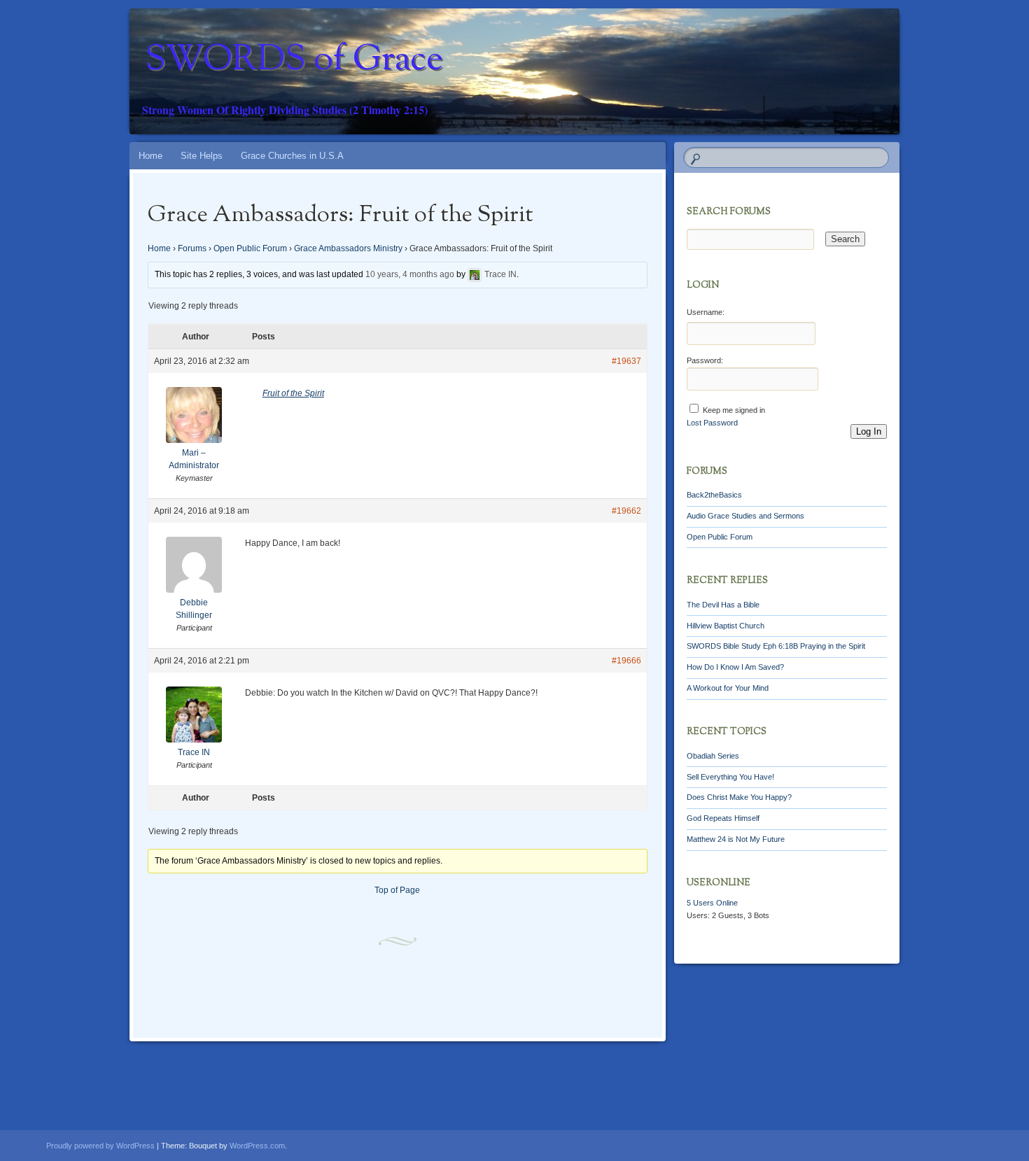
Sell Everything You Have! (730, 777)
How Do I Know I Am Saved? (735, 667)
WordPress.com (257, 1145)
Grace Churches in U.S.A (292, 155)
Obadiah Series (713, 756)
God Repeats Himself (723, 818)
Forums (192, 248)
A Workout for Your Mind (728, 688)
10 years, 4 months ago (409, 275)
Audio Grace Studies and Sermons (745, 516)
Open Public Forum (250, 248)
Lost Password (712, 422)
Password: (705, 360)
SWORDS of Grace (294, 61)
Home (150, 155)
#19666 (626, 661)
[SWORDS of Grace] (541, 71)
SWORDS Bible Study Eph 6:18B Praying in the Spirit (776, 646)
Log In (868, 431)
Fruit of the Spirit (293, 393)
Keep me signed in (734, 410)
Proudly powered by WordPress (100, 1145)
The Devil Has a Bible (723, 604)
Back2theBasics (714, 495)
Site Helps (202, 155)
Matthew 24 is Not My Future (736, 839)
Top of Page (397, 890)
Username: (705, 312)
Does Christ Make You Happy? (739, 797)
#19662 (626, 511)
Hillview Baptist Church (725, 625)
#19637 (626, 361)
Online (712, 903)
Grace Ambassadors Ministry (348, 248)
